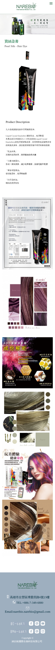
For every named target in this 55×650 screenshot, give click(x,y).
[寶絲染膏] (27, 59)
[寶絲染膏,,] (27, 268)
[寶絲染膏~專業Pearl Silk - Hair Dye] (27, 114)
